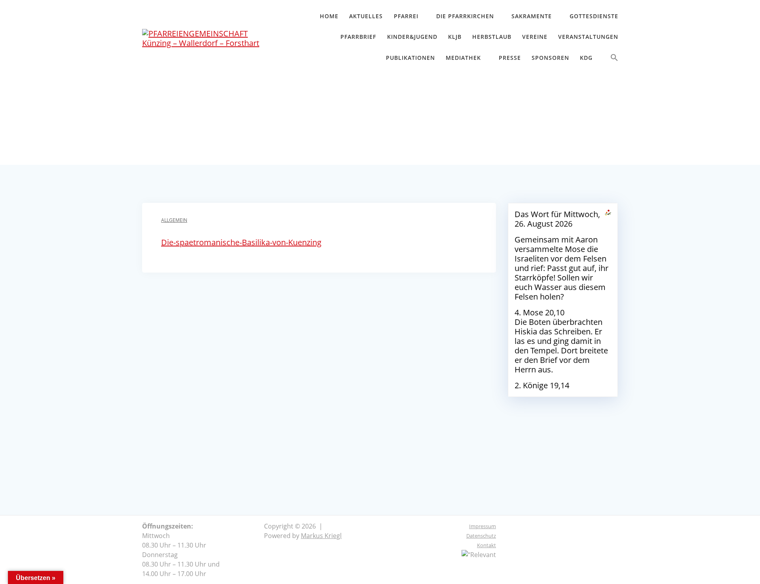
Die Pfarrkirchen (465, 16)
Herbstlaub (491, 36)
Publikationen (410, 57)
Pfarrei (406, 16)
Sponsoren (550, 57)
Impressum (482, 526)
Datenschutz (481, 535)
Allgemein (174, 220)
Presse (510, 57)
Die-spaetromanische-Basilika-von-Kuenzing (241, 242)
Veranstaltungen (588, 36)
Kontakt (486, 545)
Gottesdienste (594, 16)
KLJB (455, 36)
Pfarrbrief (358, 36)
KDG (586, 57)
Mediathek (463, 57)
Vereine (534, 36)
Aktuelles (366, 16)
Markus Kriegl (321, 535)
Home (329, 16)
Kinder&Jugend (412, 36)
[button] (614, 59)
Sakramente (531, 16)
